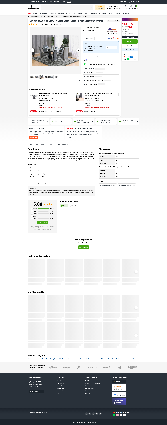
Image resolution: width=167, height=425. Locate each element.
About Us (59, 381)
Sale (29, 13)
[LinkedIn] (115, 38)
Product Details (48, 24)
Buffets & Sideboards (122, 359)
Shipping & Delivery (90, 386)
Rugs (85, 13)
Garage (110, 13)
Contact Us (35, 391)
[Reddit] (118, 38)
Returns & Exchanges (90, 388)
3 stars (35, 213)
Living (35, 13)
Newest (65, 205)
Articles (59, 396)
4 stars (35, 211)
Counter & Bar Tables (73, 359)
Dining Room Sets (43, 16)
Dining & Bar (43, 13)
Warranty (87, 393)
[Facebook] (129, 2)
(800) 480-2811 (36, 381)
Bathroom (102, 13)
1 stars (35, 218)
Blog (58, 393)
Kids (74, 13)
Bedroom (53, 13)
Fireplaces (93, 13)
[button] (67, 7)
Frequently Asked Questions (92, 383)
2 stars (35, 216)
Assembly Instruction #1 (109, 185)
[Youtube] (138, 2)
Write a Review (43, 222)
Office (68, 13)
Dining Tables (45, 359)
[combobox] (70, 94)
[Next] (136, 272)
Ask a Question (58, 24)
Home (29, 16)
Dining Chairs (53, 359)
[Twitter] (131, 2)
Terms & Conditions (62, 383)
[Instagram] (136, 2)
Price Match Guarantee (63, 391)
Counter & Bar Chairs (86, 359)
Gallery (78, 80)
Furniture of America (92, 30)
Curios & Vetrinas (133, 359)
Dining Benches (63, 359)
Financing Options (89, 391)
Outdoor (61, 13)
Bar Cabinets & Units (98, 359)
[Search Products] (91, 7)
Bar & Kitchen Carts (110, 359)
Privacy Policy (60, 386)
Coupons (126, 13)
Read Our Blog (123, 1)
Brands (118, 13)
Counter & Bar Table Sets (34, 359)
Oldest (74, 205)
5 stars (35, 208)
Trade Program (61, 388)
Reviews (118, 381)
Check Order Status (90, 381)
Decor (80, 13)
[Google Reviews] (119, 387)
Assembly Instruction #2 (128, 185)
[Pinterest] (134, 2)
